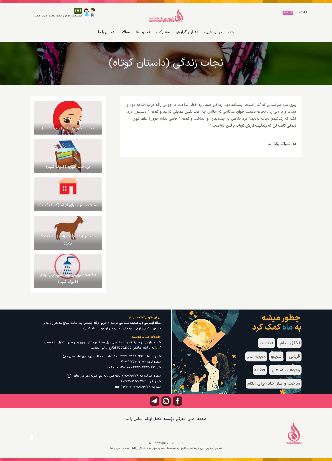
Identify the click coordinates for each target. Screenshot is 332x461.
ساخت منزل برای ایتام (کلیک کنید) (68, 205)
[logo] (166, 10)
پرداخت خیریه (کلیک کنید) (68, 167)
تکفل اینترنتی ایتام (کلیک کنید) (68, 128)
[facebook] (177, 401)
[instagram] (166, 401)
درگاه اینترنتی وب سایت (85, 323)
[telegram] (154, 401)
